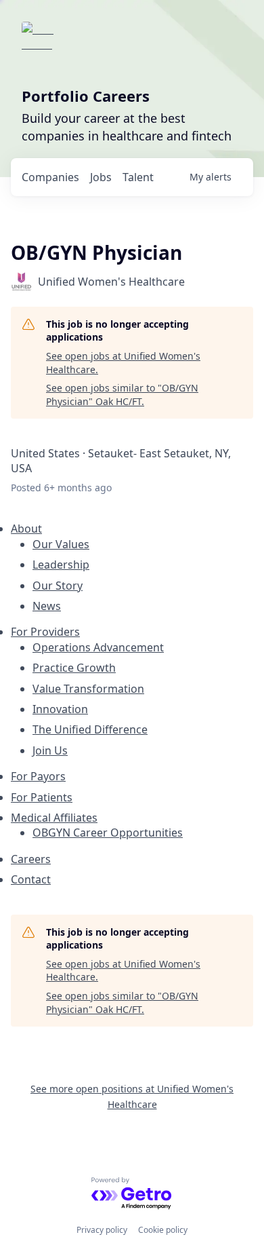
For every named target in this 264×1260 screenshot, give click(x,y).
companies (50, 177)
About (26, 528)
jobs (101, 177)
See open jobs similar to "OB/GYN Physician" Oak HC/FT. (122, 394)
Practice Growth (74, 667)
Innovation (60, 709)
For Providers (45, 631)
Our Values (60, 544)
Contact (31, 879)
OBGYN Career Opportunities (107, 832)
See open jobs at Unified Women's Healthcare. (123, 362)
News (46, 605)
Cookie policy (163, 1230)
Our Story (57, 585)
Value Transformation (88, 688)
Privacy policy (101, 1230)
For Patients (41, 797)
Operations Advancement (98, 647)
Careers (31, 859)
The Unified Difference (90, 729)
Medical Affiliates (54, 817)
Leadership (60, 564)
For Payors (38, 776)
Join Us (50, 750)
